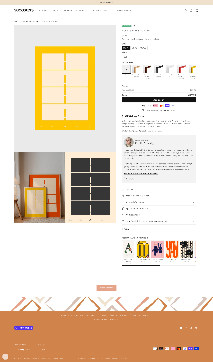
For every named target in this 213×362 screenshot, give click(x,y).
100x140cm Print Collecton (30, 22)
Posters (103, 315)
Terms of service (79, 358)
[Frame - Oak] (136, 69)
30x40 (125, 48)
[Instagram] (126, 179)
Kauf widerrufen (100, 319)
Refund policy (53, 358)
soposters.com (25, 358)
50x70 (134, 48)
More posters (106, 287)
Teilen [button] (126, 229)
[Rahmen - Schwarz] (181, 69)
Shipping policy (93, 358)
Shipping (137, 39)
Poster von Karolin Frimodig (141, 131)
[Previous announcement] (15, 2)
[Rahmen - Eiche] (147, 69)
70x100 (143, 48)
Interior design (92, 315)
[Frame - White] (169, 69)
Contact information (119, 358)
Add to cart (158, 100)
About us (65, 315)
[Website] (131, 179)
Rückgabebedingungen (140, 315)
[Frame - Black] (158, 69)
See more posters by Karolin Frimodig (141, 173)
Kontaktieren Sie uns (118, 315)
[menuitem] (44, 10)
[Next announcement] (198, 2)
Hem (16, 22)
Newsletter (114, 319)
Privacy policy (65, 358)
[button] (186, 10)
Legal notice (105, 358)
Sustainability (77, 315)
